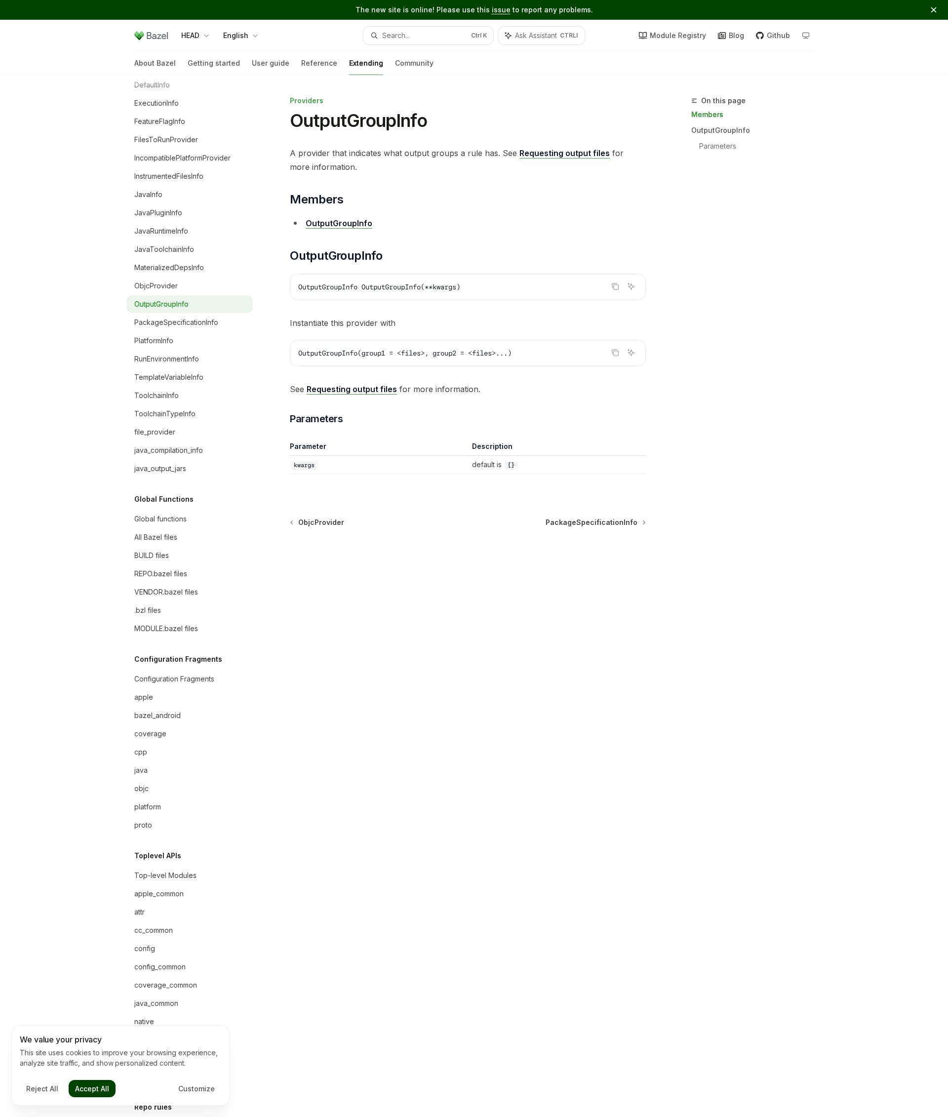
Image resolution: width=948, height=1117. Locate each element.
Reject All (42, 1088)
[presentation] (197, 596)
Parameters (717, 146)
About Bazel (155, 63)
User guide (270, 63)
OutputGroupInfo (720, 130)
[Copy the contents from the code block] (615, 286)
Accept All (92, 1088)
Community (414, 63)
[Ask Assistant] (631, 286)
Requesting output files (564, 153)
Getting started (214, 63)
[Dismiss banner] (933, 9)
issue (501, 9)
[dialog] (120, 1066)
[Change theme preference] (806, 35)
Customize (196, 1088)
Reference (319, 63)
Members (707, 114)
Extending (366, 63)
